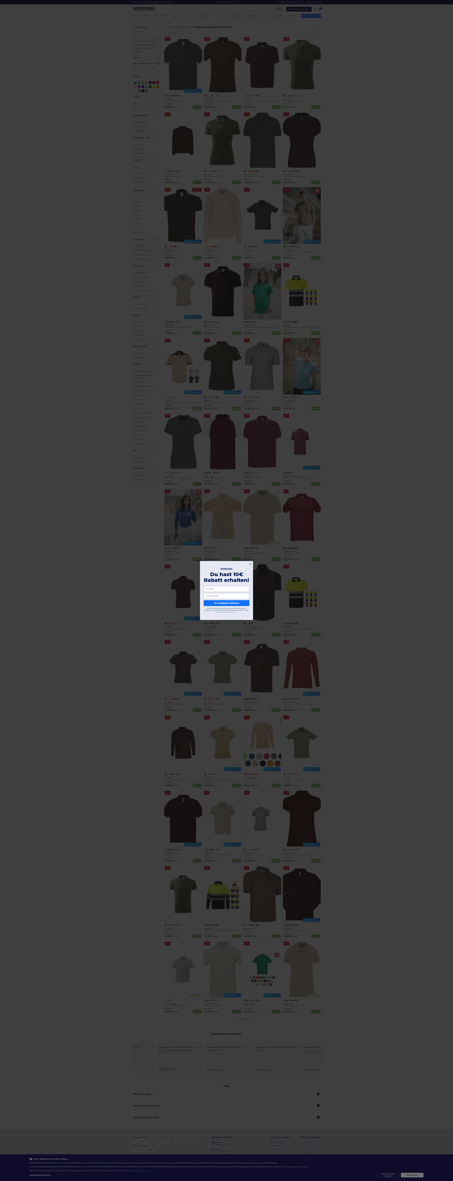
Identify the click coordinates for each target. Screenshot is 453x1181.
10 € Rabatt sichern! (226, 603)
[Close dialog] (250, 564)
